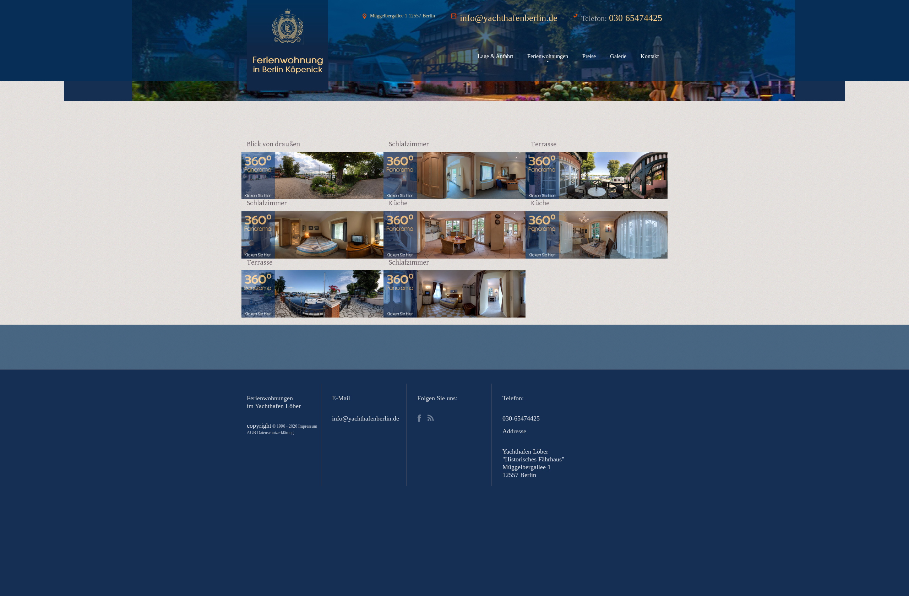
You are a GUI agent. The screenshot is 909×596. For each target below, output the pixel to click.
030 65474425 (635, 18)
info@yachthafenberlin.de (508, 18)
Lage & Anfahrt (495, 56)
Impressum (307, 426)
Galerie (618, 56)
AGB (251, 432)
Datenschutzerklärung (275, 432)
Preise (589, 56)
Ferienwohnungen (547, 56)
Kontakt (650, 56)
